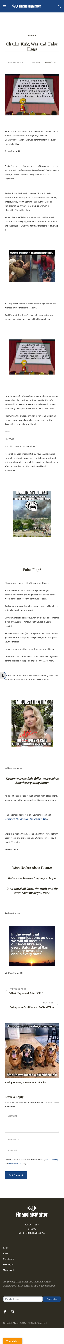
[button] (3, 675)
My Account (8, 1270)
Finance (32, 35)
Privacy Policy (52, 1159)
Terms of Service (14, 1164)
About (6, 1253)
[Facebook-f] (5, 1311)
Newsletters (8, 1259)
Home (5, 1247)
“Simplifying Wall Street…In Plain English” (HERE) (26, 818)
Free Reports (9, 1264)
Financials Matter (11, 1323)
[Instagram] (12, 1311)
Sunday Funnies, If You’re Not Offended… (26, 1082)
